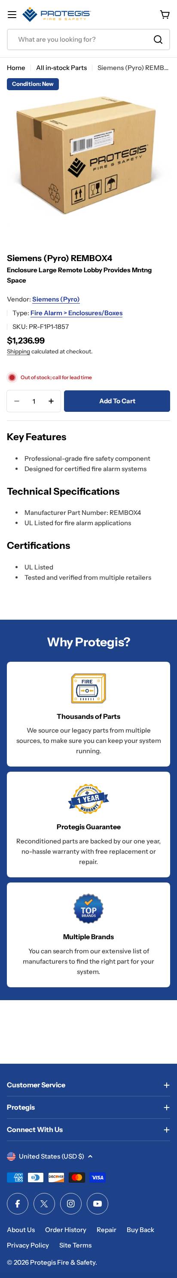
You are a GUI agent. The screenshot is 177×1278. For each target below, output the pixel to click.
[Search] (158, 39)
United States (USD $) (51, 1156)
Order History (65, 1230)
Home (16, 68)
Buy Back (140, 1230)
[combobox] (88, 39)
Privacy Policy (28, 1245)
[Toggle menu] (12, 14)
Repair (106, 1230)
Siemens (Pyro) (56, 299)
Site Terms (75, 1245)
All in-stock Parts (61, 68)
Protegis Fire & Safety (62, 1262)
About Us (21, 1230)
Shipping (18, 351)
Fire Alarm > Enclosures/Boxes (76, 313)
